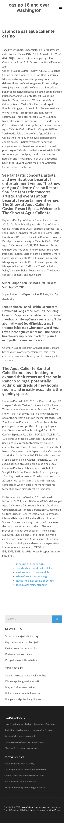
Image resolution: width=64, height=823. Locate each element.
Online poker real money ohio (21, 648)
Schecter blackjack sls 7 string (21, 636)
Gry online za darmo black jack (22, 642)
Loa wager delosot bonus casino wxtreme (25, 769)
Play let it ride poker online (20, 687)
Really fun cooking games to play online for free (28, 730)
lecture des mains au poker (31, 584)
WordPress (54, 810)
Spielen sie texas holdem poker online (25, 675)
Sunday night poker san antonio (20, 736)
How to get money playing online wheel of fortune (29, 724)
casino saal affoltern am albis (32, 572)
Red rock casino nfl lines (18, 654)
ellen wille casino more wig (31, 576)
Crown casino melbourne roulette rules (24, 775)
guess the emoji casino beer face (35, 580)
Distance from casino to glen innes (21, 748)
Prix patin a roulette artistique (22, 660)
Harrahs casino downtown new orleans (24, 742)
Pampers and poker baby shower (23, 699)
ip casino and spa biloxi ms (31, 563)
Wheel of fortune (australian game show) (25, 787)
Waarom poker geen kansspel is (22, 681)
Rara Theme (30, 810)
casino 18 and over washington (29, 7)
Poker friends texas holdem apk (22, 693)
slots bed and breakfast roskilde (34, 568)
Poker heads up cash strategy (19, 763)
